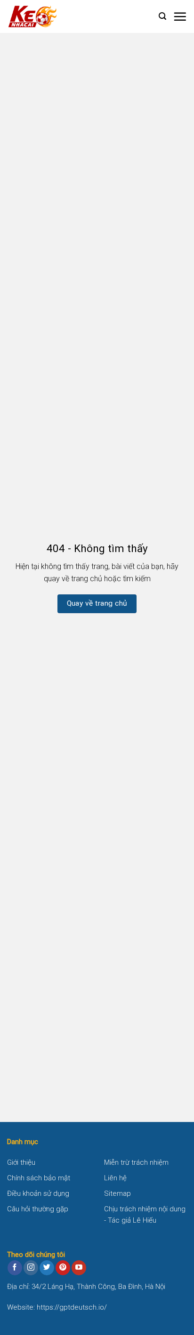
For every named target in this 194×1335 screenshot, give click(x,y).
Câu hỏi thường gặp (37, 1209)
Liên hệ (115, 1178)
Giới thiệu (21, 1162)
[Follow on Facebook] (15, 1267)
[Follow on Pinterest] (63, 1267)
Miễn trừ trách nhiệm (136, 1162)
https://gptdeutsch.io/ (72, 1307)
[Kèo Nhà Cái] (54, 16)
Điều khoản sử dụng (38, 1193)
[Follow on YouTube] (79, 1267)
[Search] (162, 16)
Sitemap (117, 1193)
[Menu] (180, 16)
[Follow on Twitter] (47, 1267)
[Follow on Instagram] (31, 1267)
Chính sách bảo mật (38, 1178)
